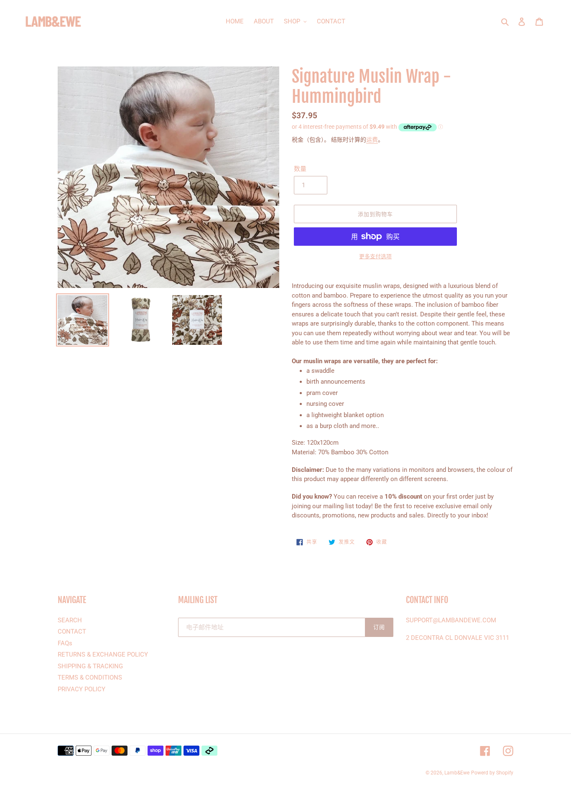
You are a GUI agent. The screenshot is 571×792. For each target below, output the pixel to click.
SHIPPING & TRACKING (90, 666)
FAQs (65, 643)
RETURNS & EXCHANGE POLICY (103, 654)
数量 (300, 169)
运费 (372, 139)
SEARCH (70, 620)
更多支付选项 (375, 256)
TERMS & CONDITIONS (90, 677)
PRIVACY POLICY (81, 689)
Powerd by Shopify (492, 773)
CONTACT (72, 631)
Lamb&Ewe (456, 773)
